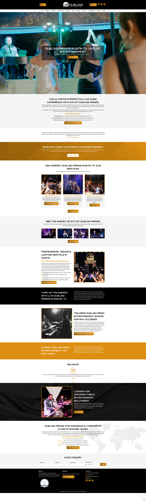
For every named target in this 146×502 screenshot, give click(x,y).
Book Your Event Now (73, 137)
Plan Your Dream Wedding (51, 203)
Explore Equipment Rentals (49, 282)
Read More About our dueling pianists (83, 333)
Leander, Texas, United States (93, 473)
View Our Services (73, 211)
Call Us (42, 4)
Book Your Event (73, 57)
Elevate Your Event (73, 203)
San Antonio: (61, 440)
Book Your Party (94, 205)
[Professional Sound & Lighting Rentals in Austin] (89, 266)
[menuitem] (42, 10)
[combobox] (86, 464)
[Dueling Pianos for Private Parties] (95, 184)
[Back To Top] (143, 500)
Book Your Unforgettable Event (73, 122)
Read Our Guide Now (73, 155)
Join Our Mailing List (68, 476)
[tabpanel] (73, 376)
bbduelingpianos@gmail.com (93, 476)
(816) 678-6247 (90, 474)
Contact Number (88, 462)
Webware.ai (84, 491)
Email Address (73, 462)
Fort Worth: (63, 444)
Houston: (60, 442)
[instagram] (104, 4)
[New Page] (44, 483)
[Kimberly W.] (73, 370)
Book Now (93, 4)
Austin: (64, 438)
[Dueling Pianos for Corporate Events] (73, 184)
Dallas (58, 444)
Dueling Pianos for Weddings (51, 196)
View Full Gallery (73, 241)
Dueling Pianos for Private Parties (95, 196)
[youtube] (102, 4)
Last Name (57, 462)
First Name (42, 462)
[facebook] (99, 4)
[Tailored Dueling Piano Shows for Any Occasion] (56, 323)
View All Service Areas (73, 447)
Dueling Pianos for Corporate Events (73, 196)
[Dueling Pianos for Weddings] (51, 184)
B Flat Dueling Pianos (71, 491)
